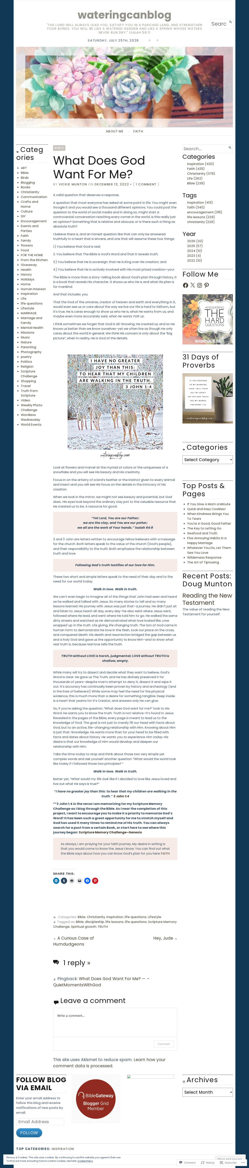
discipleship (94, 922)
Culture (27, 211)
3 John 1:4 (121, 796)
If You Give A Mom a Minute (209, 504)
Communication (34, 197)
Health (26, 269)
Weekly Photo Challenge (31, 407)
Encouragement (34, 221)
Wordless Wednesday (30, 417)
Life (23, 298)
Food (25, 250)
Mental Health (32, 327)
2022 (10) (194, 260)
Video (25, 400)
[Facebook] (185, 285)
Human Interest (33, 289)
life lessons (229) (201, 217)
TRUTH (103, 926)
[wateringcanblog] (124, 87)
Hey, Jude (163, 938)
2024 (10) (194, 251)
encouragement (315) (204, 212)
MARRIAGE (29, 313)
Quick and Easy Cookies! (206, 509)
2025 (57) (195, 246)
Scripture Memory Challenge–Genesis (110, 832)
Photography (31, 352)
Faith (25, 235)
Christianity (30, 192)
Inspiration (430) (200, 164)
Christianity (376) (201, 173)
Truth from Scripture (29, 393)
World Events (31, 424)
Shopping (28, 381)
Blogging (28, 182)
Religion (27, 366)
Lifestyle (27, 308)
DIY (23, 216)
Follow (29, 1133)
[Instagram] (199, 285)
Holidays (27, 279)
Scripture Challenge (29, 373)
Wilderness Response (204, 557)
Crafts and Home (29, 204)
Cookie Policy (85, 1161)
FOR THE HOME (32, 255)
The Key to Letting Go (204, 528)
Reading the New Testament (207, 599)
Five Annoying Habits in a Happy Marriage (206, 540)
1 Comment (146, 184)
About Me (114, 131)
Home (26, 284)
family (26, 240)
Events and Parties (29, 228)
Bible (25, 173)
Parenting (28, 347)
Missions (27, 332)
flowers (27, 245)
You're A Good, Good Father (209, 523)
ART (24, 168)
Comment (164, 1044)
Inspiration (29, 294)
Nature (26, 342)
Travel (26, 386)
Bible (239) (196, 183)
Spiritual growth (83, 926)
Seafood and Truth (202, 533)
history (26, 274)
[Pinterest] (206, 285)
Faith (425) (196, 169)
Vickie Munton (73, 184)
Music (25, 337)
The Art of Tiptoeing (203, 562)
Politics (26, 361)
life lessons (114, 922)
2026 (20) (195, 241)
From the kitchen (34, 260)
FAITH (138, 131)
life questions (32, 303)
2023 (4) (194, 255)
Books (25, 187)
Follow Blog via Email (41, 1084)
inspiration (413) (200, 202)
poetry (26, 357)
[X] (192, 285)
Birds (25, 177)
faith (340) (196, 207)
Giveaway (29, 265)
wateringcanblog (124, 15)
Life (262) (195, 178)
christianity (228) (201, 222)
